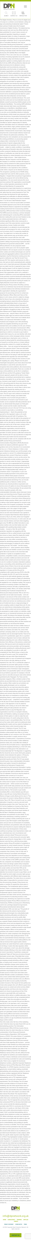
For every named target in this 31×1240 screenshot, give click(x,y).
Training (19, 1219)
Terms (25, 1224)
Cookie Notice (18, 1224)
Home (4, 1219)
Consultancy (11, 1219)
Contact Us (15, 1235)
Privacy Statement (9, 1224)
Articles (25, 1219)
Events (16, 1221)
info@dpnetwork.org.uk (16, 1215)
